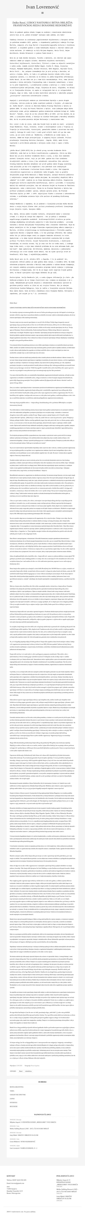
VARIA (12, 1091)
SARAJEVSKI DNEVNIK (18, 1095)
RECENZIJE (14, 1106)
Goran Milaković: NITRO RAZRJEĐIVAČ (22, 1141)
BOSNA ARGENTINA (16, 1087)
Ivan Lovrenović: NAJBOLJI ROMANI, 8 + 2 (23, 1148)
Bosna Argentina (35, 1065)
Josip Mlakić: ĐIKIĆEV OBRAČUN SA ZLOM (24, 1135)
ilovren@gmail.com (17, 1183)
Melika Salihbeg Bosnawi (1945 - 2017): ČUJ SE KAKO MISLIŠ (29, 1128)
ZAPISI (12, 1098)
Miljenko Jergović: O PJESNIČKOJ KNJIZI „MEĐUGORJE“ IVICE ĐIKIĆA (33, 1122)
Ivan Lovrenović (42, 7)
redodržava (28, 1071)
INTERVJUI (13, 1102)
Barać (20, 1071)
